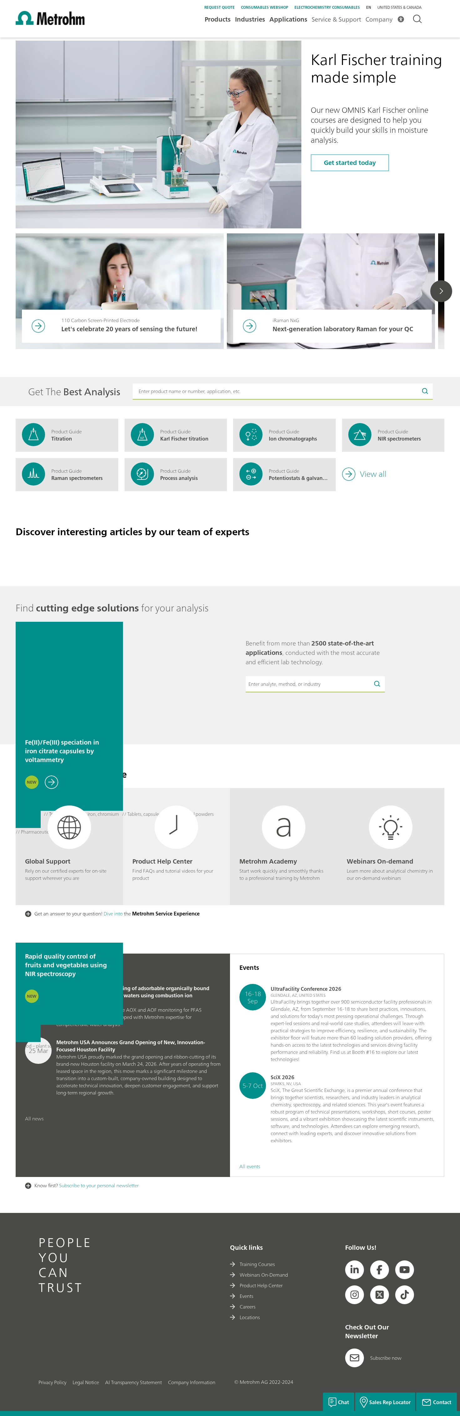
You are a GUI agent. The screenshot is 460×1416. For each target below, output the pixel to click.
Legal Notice (86, 1382)
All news (34, 1118)
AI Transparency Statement (133, 1382)
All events (249, 1166)
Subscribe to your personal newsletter (99, 1185)
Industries (250, 19)
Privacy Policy (52, 1382)
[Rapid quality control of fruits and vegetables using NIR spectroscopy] (69, 889)
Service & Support (336, 19)
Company (378, 19)
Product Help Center (261, 1285)
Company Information (191, 1382)
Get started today (350, 162)
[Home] (50, 23)
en (368, 7)
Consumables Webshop (264, 7)
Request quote (219, 7)
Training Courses (257, 1264)
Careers (247, 1306)
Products (218, 19)
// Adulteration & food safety (96, 1046)
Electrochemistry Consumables (327, 7)
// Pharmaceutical (34, 832)
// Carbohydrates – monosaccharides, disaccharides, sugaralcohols (112, 1028)
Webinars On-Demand (264, 1275)
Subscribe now (385, 1358)
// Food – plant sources (39, 1046)
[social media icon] (354, 1269)
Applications (288, 19)
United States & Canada (399, 7)
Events (246, 1296)
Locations (250, 1317)
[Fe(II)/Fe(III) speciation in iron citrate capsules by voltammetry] (69, 675)
